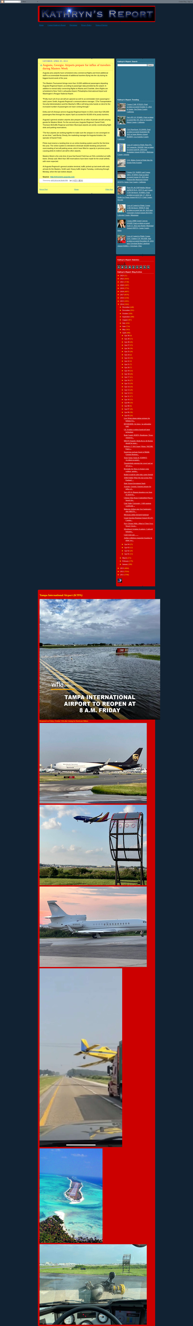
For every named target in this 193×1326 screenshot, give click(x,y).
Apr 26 (127, 348)
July (124, 323)
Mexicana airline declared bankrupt (136, 515)
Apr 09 (127, 403)
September (126, 317)
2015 (122, 301)
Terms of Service (101, 25)
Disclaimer (73, 25)
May (124, 329)
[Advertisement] (96, 42)
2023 (122, 275)
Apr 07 (127, 409)
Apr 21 (127, 364)
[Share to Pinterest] (82, 181)
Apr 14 (127, 387)
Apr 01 (127, 554)
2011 (122, 575)
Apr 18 (127, 374)
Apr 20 (127, 367)
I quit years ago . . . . (131, 535)
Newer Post (43, 189)
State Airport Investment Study (135, 483)
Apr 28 (127, 342)
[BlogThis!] (75, 181)
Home (41, 25)
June (124, 326)
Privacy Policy (86, 25)
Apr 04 (127, 544)
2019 (122, 288)
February (125, 561)
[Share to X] (78, 181)
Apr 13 (127, 390)
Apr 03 (127, 547)
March (124, 558)
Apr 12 (127, 393)
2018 (122, 291)
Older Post (109, 189)
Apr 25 (127, 351)
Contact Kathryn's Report (57, 25)
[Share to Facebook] (80, 181)
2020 (122, 285)
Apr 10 (127, 399)
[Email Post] (70, 180)
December (126, 307)
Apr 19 (127, 371)
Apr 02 (127, 551)
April (124, 333)
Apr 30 (127, 335)
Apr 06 (127, 412)
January (125, 564)
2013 (122, 568)
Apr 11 (127, 396)
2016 (122, 298)
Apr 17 (127, 377)
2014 (122, 304)
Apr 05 (127, 415)
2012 (122, 571)
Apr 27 (127, 345)
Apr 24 (127, 355)
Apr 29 (127, 339)
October (125, 313)
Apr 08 (127, 406)
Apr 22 (127, 361)
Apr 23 (127, 358)
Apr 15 (127, 383)
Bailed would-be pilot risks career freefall (138, 475)
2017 (122, 295)
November (126, 310)
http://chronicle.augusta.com (62, 177)
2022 (122, 279)
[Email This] (73, 181)
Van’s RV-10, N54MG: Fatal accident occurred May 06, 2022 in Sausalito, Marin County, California (140, 119)
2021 (122, 282)
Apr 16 (127, 380)
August (125, 320)
